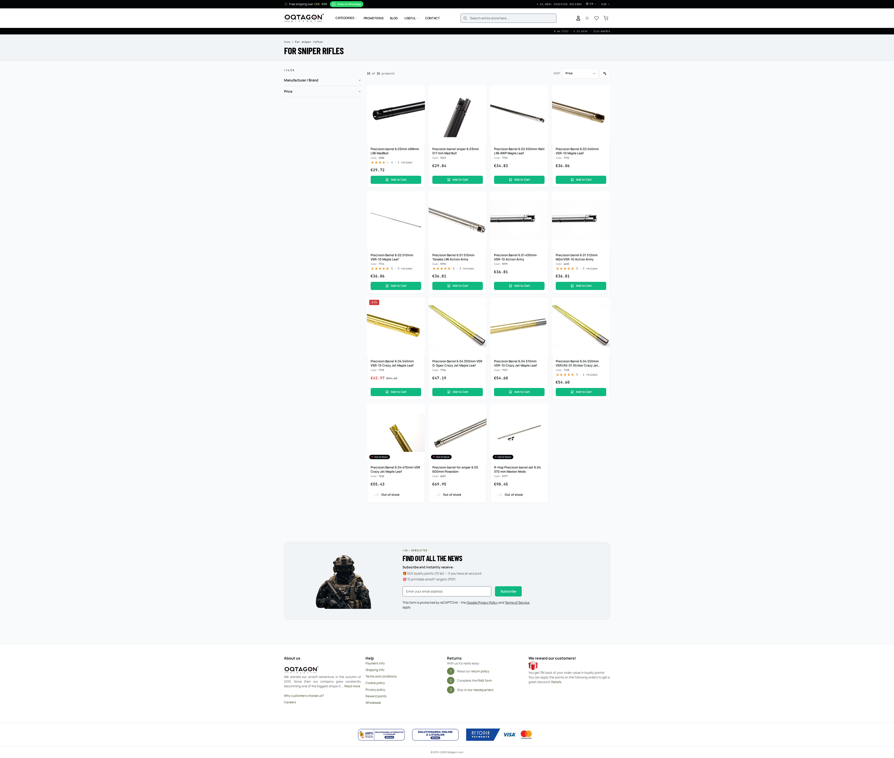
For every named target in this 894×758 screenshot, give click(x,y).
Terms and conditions (381, 676)
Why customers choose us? (304, 696)
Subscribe (508, 591)
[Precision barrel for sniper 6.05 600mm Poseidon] (458, 433)
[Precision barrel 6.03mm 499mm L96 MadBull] (396, 114)
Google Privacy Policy (482, 602)
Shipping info (375, 670)
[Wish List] (596, 18)
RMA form (484, 680)
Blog (394, 18)
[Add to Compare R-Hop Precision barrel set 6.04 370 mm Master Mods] (542, 418)
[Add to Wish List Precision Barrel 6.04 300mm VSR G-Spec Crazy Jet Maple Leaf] (480, 303)
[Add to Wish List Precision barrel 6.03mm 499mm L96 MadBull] (419, 91)
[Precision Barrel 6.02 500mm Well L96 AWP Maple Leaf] (519, 114)
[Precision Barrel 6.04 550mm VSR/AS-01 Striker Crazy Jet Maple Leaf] (581, 326)
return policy (480, 671)
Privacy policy (375, 689)
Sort (557, 73)
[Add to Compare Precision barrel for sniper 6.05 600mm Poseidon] (480, 418)
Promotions (374, 18)
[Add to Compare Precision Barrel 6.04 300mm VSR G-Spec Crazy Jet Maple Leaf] (480, 312)
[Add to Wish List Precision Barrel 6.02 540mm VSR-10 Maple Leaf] (604, 91)
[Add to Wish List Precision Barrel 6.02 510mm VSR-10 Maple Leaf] (419, 197)
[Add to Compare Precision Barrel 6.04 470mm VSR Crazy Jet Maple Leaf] (419, 418)
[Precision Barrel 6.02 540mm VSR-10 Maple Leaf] (581, 114)
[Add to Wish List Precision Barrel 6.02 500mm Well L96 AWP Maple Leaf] (542, 91)
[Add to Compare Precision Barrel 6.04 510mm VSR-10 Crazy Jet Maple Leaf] (542, 312)
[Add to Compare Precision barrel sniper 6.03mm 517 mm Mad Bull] (480, 100)
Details (556, 682)
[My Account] (578, 18)
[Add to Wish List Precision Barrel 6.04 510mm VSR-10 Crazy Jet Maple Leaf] (542, 303)
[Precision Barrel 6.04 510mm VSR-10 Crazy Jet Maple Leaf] (519, 326)
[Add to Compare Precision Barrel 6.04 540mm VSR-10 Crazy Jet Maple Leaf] (419, 312)
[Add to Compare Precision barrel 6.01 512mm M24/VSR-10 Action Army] (604, 206)
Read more (352, 686)
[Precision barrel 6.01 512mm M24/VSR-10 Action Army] (581, 220)
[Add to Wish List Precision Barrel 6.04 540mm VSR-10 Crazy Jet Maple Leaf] (419, 303)
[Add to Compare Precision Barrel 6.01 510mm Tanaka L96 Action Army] (480, 206)
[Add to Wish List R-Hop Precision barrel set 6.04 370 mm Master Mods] (542, 409)
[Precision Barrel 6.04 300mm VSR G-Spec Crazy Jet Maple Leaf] (458, 326)
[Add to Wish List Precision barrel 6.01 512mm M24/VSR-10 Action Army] (604, 197)
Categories (344, 18)
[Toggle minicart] (606, 18)
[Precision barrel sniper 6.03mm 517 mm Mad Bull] (458, 114)
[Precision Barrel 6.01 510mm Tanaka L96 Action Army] (458, 220)
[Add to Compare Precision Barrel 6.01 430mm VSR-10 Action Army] (542, 206)
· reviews (401, 162)
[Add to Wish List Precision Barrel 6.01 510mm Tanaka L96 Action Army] (480, 197)
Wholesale (373, 703)
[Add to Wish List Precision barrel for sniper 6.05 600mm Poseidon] (480, 409)
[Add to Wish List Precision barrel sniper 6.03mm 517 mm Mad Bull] (480, 91)
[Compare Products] (587, 18)
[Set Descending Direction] (605, 73)
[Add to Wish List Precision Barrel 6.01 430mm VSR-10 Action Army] (542, 197)
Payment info (375, 663)
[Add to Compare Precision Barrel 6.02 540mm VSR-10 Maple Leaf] (604, 100)
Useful (410, 18)
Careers (290, 702)
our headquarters (480, 690)
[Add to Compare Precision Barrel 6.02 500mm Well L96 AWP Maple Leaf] (542, 100)
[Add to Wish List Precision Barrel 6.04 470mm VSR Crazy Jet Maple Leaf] (419, 409)
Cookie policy (375, 683)
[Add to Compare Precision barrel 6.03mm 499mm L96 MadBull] (419, 100)
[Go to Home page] (304, 18)
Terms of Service (517, 602)
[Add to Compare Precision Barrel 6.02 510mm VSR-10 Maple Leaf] (419, 206)
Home (287, 42)
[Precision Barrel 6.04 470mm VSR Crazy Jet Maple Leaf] (396, 433)
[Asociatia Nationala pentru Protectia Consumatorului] (381, 735)
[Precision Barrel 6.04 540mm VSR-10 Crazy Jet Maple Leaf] (396, 326)
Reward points (376, 696)
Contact (432, 18)
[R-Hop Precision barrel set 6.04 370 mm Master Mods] (519, 433)
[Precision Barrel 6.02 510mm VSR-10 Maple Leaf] (396, 220)
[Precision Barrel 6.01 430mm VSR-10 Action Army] (519, 220)
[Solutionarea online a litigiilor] (435, 735)
